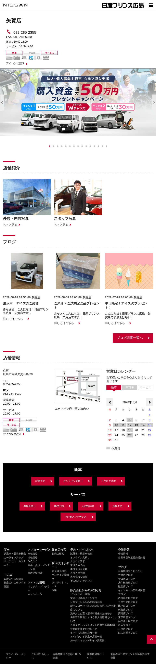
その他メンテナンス (76, 516)
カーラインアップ (13, 557)
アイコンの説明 (15, 63)
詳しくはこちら (13, 318)
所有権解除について (95, 656)
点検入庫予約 (77, 573)
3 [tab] (58, 146)
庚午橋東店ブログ (128, 582)
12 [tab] (94, 146)
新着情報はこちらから (130, 571)
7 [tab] (74, 146)
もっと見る (10, 224)
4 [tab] (62, 146)
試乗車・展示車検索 (15, 553)
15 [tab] (106, 146)
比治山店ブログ (126, 605)
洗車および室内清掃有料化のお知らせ (91, 613)
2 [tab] (54, 146)
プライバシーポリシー (16, 656)
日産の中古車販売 (13, 578)
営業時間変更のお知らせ (83, 628)
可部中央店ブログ (128, 602)
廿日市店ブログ (126, 578)
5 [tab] (66, 146)
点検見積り (88, 506)
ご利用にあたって (40, 656)
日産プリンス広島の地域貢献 (86, 602)
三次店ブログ (125, 628)
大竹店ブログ (125, 575)
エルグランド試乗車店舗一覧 (86, 636)
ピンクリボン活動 (80, 594)
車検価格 (33, 553)
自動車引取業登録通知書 (131, 557)
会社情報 (123, 553)
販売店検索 (58, 553)
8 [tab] (78, 146)
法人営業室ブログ (128, 632)
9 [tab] (82, 146)
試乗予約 (40, 481)
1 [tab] (50, 146)
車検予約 (59, 506)
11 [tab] (90, 146)
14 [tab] (102, 146)
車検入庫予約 (77, 565)
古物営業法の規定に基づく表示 (67, 656)
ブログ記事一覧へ (130, 338)
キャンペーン (35, 594)
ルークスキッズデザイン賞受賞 (87, 640)
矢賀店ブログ (125, 609)
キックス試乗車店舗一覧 (83, 632)
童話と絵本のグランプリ (83, 598)
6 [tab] (70, 146)
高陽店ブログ (125, 613)
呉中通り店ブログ (128, 621)
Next (154, 103)
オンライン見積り (73, 481)
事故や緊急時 (35, 573)
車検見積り (30, 506)
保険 (54, 590)
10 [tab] (86, 146)
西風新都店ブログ (128, 598)
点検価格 (33, 557)
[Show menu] (151, 5)
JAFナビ (32, 561)
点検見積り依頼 (78, 576)
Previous (2, 103)
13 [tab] (98, 146)
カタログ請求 (108, 481)
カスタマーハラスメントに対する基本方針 (93, 625)
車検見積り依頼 (78, 569)
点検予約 (117, 506)
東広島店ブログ (126, 617)
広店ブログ (124, 625)
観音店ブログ (125, 586)
